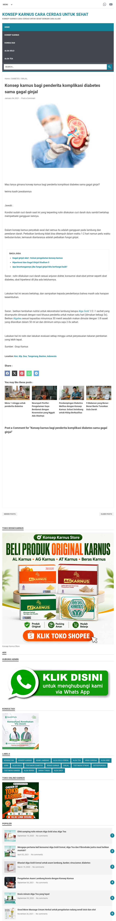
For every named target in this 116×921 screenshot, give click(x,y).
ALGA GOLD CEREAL (61, 760)
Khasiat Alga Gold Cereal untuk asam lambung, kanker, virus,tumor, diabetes (54, 863)
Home (7, 27)
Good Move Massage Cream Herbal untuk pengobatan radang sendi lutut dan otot (57, 909)
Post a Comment (28, 98)
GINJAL (66, 766)
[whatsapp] (29, 373)
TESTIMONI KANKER (12, 771)
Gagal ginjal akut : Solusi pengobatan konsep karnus (37, 258)
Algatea (17, 318)
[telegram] (36, 373)
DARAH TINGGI (44, 771)
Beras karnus (53, 766)
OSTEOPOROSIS (99, 766)
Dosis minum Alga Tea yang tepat (34, 894)
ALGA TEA (9, 59)
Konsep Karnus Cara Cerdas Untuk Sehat (45, 14)
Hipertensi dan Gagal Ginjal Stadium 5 (30, 262)
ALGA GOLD (9, 51)
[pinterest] (21, 373)
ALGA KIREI (105, 760)
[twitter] (14, 373)
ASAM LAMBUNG (42, 760)
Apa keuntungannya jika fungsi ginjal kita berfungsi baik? (39, 267)
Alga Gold (84, 311)
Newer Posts (10, 514)
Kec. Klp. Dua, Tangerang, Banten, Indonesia (35, 356)
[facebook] (7, 373)
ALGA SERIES (29, 771)
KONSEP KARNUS (12, 35)
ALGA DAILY (58, 771)
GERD (6, 766)
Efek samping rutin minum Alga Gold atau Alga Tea (42, 831)
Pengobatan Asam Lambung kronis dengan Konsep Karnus (46, 878)
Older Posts (106, 514)
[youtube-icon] (111, 4)
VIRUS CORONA (91, 760)
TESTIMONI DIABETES (34, 766)
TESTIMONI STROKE (81, 766)
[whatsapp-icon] (104, 4)
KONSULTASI (10, 43)
